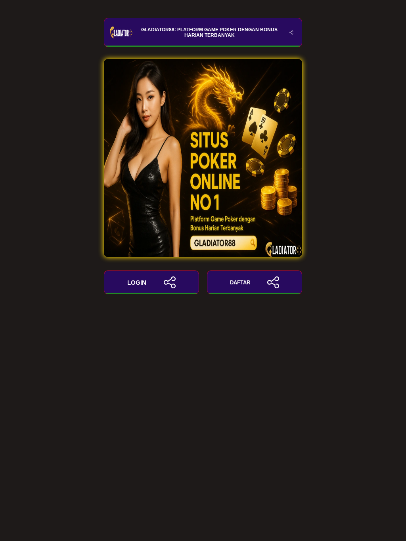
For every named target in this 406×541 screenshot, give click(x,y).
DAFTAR (240, 283)
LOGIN (136, 282)
